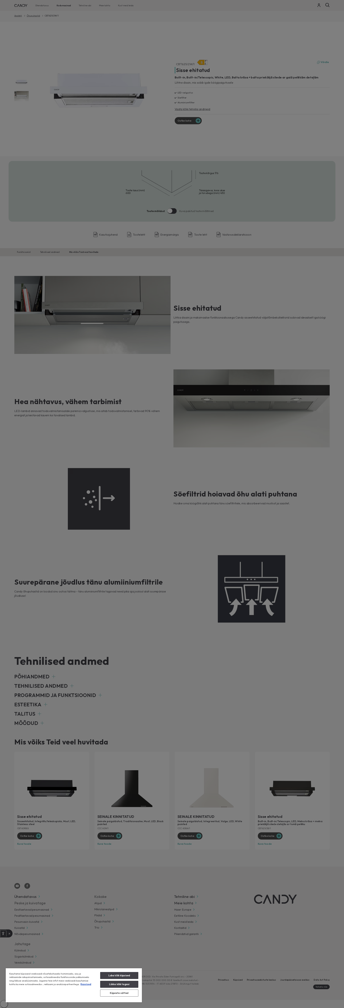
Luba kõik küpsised (119, 975)
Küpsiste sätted (119, 993)
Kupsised (85, 984)
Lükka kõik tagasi (119, 984)
